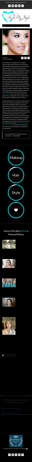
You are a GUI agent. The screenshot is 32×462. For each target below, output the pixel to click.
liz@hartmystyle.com (20, 2)
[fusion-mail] (28, 58)
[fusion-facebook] (22, 58)
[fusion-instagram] (25, 58)
